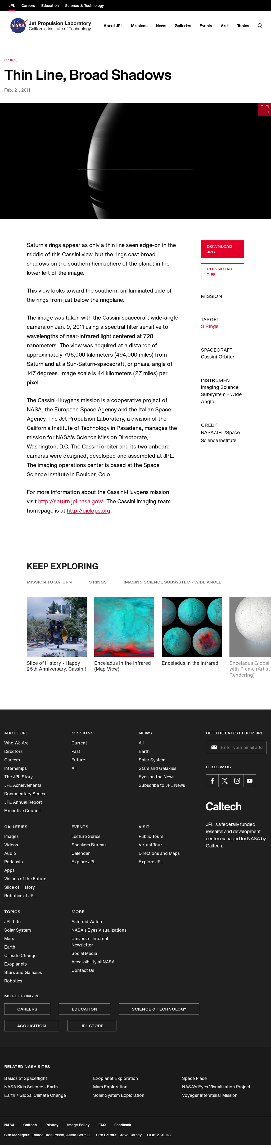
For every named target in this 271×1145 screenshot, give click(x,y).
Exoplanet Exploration (115, 1078)
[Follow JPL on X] (224, 780)
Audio (10, 853)
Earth (144, 751)
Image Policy (78, 1125)
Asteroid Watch (86, 921)
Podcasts (13, 862)
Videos (11, 845)
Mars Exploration (110, 1087)
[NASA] (18, 25)
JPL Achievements (22, 785)
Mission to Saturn (49, 582)
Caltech (30, 1125)
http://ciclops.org (88, 510)
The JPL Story (18, 777)
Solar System (152, 760)
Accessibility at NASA (93, 962)
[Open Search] (260, 25)
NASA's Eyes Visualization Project (216, 1087)
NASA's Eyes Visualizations (99, 930)
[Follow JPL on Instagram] (237, 780)
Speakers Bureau (88, 845)
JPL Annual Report (23, 802)
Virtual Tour (150, 845)
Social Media (84, 953)
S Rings (209, 326)
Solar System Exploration (118, 1095)
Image (11, 60)
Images (11, 836)
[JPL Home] (61, 25)
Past (75, 751)
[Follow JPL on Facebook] (212, 780)
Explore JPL (83, 862)
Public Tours (151, 836)
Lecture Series (85, 836)
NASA (9, 1125)
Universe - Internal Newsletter (89, 941)
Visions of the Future (25, 878)
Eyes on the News (156, 777)
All (73, 768)
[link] (135, 161)
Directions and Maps (159, 853)
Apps (9, 870)
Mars (9, 938)
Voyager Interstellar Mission (210, 1095)
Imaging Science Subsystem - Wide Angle (172, 582)
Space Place (194, 1078)
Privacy (52, 1125)
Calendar (80, 853)
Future (78, 760)
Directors (13, 751)
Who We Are (16, 743)
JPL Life (12, 921)
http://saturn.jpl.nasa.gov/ (70, 501)
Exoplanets (15, 964)
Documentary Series (24, 794)
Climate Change (20, 955)
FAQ (102, 1125)
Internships (15, 768)
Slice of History (19, 887)
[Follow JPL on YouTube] (249, 780)
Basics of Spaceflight (25, 1078)
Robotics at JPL (20, 895)
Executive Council (22, 810)
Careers (12, 760)
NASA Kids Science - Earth (31, 1087)
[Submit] (213, 747)
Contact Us (82, 970)
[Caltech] (223, 806)
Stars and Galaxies (157, 768)
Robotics (13, 981)
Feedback (122, 1125)
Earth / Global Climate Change (35, 1095)
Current (79, 743)
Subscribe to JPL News (162, 785)
